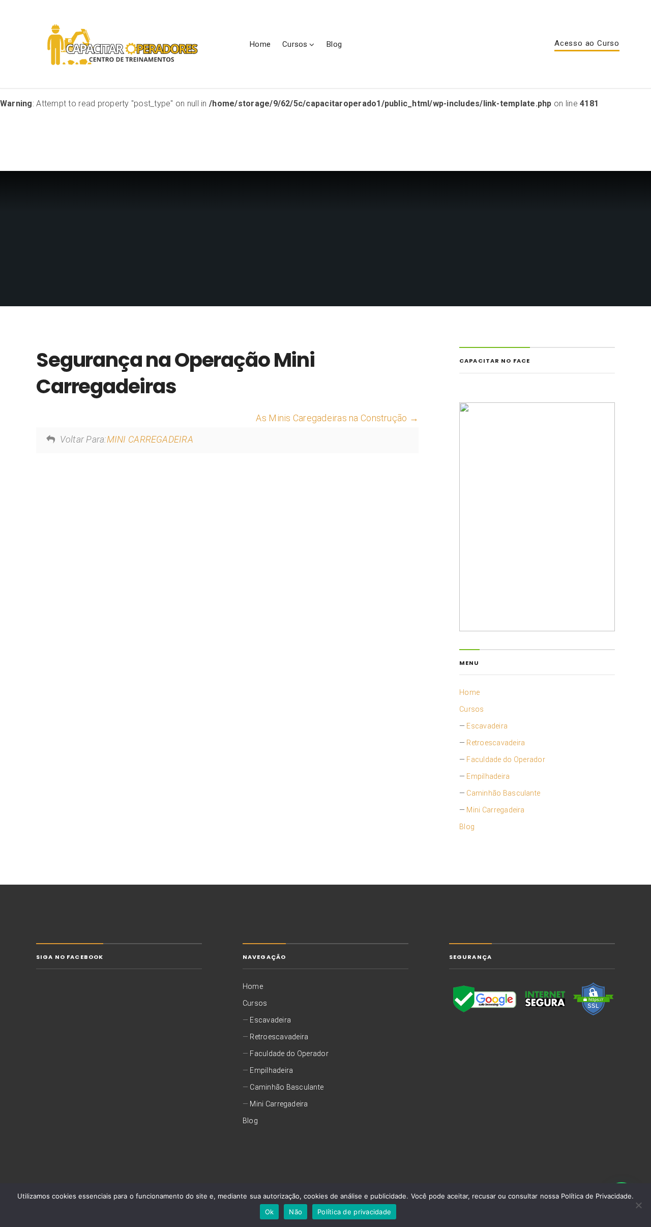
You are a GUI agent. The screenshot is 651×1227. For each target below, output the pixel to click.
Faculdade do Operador (505, 759)
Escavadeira (487, 726)
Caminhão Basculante (503, 793)
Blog (334, 44)
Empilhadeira (488, 776)
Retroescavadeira (495, 743)
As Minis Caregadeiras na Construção (332, 418)
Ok (269, 1212)
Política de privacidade (354, 1212)
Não (295, 1212)
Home (260, 44)
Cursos (294, 44)
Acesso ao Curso (586, 44)
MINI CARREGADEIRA (150, 439)
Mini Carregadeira (495, 810)
